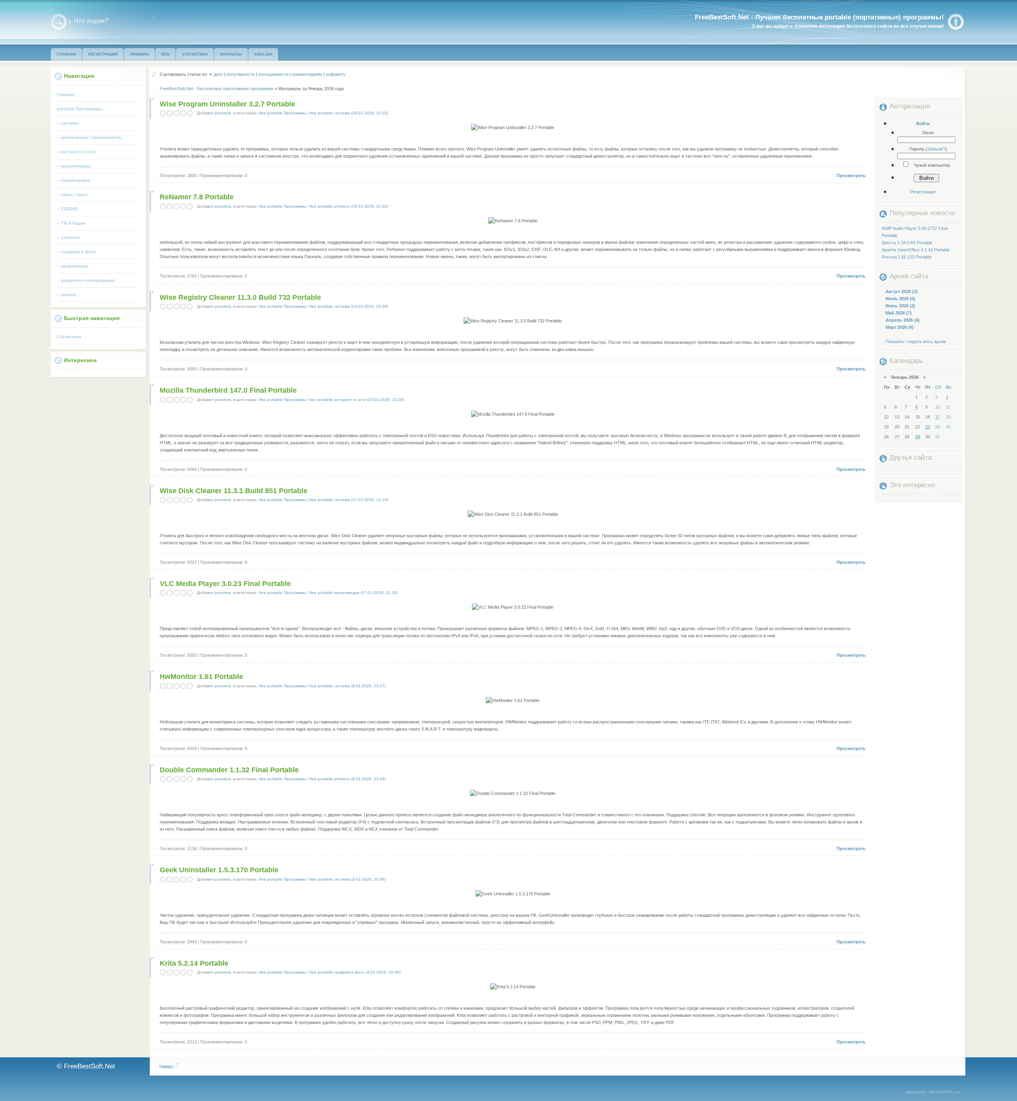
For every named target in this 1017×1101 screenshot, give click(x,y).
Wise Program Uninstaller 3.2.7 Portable (227, 104)
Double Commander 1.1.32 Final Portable (229, 770)
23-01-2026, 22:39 (369, 306)
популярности (240, 74)
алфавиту (336, 74)
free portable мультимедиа (334, 592)
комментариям (307, 74)
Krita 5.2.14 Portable (194, 963)
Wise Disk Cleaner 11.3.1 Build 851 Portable (233, 491)
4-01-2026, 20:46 (368, 879)
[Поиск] (59, 22)
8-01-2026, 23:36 (368, 779)
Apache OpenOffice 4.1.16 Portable (916, 249)
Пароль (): (928, 149)
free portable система (329, 113)
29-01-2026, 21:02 (369, 113)
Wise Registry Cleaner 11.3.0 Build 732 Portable (240, 297)
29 (917, 436)
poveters (223, 113)
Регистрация (923, 191)
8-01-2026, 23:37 (368, 686)
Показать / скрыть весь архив (916, 341)
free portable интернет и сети (337, 399)
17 (937, 417)
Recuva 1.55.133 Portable (907, 257)
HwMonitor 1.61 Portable (201, 677)
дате (218, 74)
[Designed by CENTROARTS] (935, 1092)
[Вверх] (169, 1065)
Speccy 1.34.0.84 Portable (907, 242)
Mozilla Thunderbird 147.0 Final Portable (228, 390)
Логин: (928, 132)
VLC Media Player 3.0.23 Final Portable (225, 584)
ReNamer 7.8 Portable (197, 197)
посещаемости (273, 74)
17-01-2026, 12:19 (369, 499)
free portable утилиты (329, 206)
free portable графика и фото (337, 972)
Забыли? (936, 149)
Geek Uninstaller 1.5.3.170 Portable (219, 870)
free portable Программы (282, 113)
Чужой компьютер (931, 165)
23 (927, 426)
